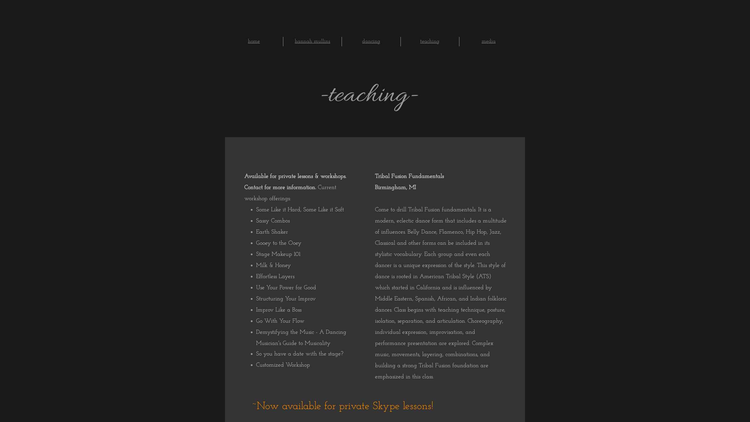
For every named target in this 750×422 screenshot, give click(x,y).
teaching (429, 41)
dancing (371, 41)
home (254, 41)
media (489, 41)
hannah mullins (312, 41)
